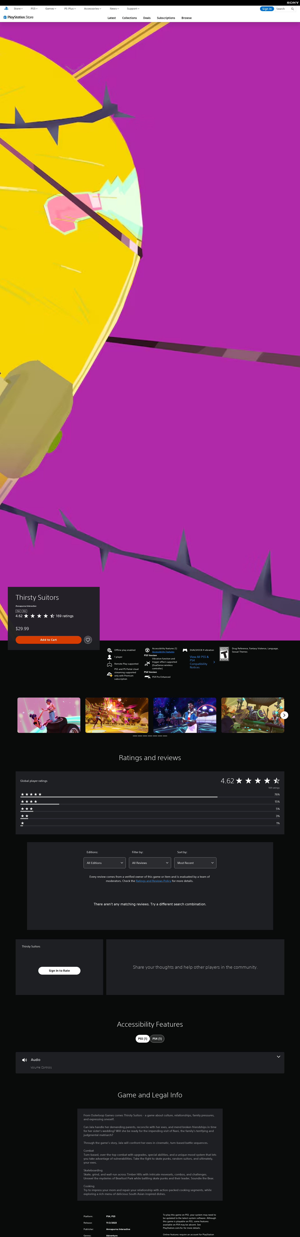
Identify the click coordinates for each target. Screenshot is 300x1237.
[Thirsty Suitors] (48, 715)
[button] (163, 651)
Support (132, 8)
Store (17, 8)
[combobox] (105, 862)
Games (49, 8)
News (113, 8)
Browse (187, 18)
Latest (112, 18)
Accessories (91, 8)
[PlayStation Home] (6, 9)
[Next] (284, 715)
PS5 (33, 8)
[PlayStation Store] (19, 17)
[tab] (143, 1039)
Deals (147, 18)
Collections (129, 18)
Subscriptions (166, 18)
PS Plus (69, 8)
